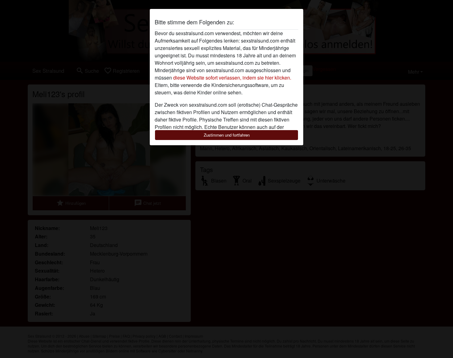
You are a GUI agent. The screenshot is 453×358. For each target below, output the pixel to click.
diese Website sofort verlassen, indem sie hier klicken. (232, 77)
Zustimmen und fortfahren (227, 135)
